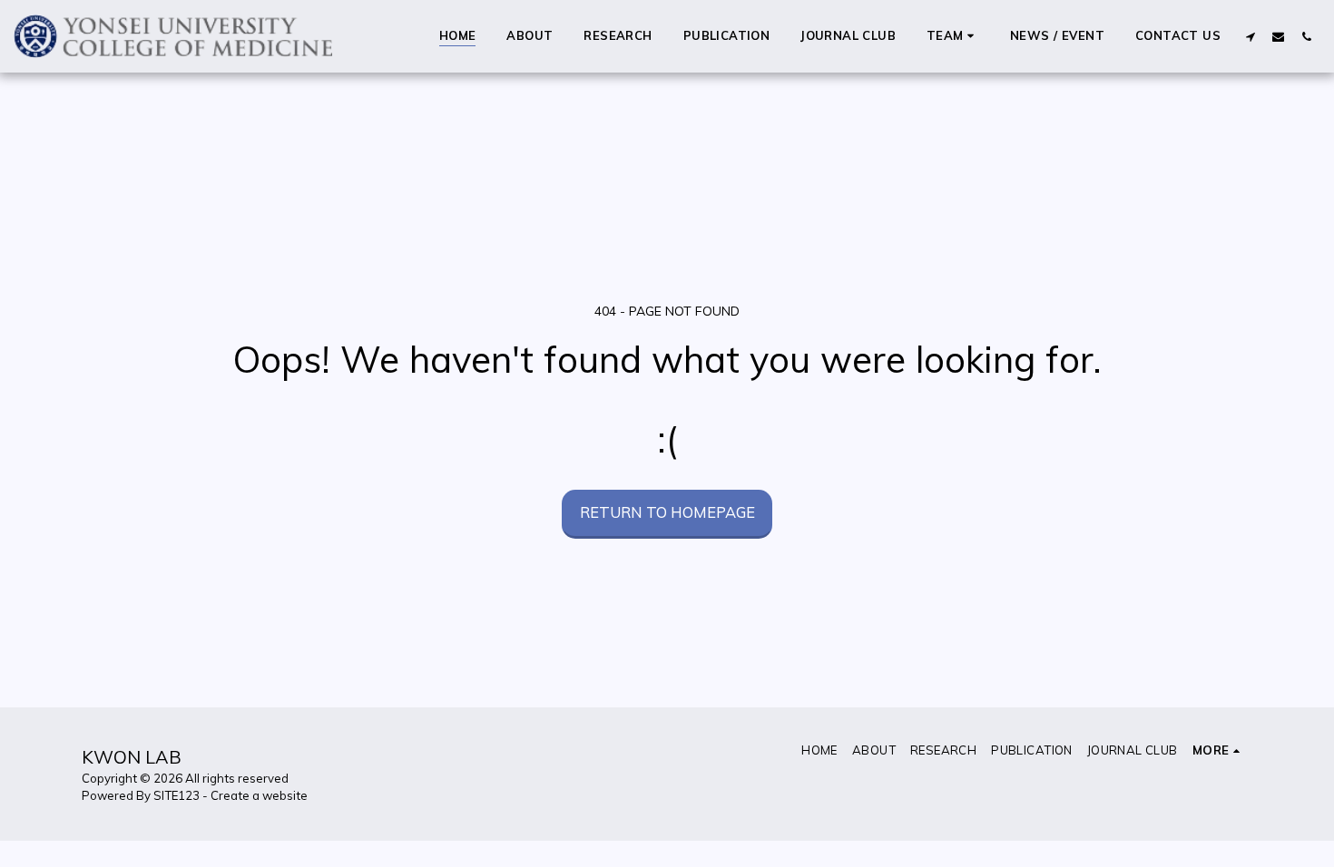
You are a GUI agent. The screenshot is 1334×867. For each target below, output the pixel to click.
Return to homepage (667, 511)
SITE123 (176, 795)
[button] (953, 36)
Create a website (259, 795)
